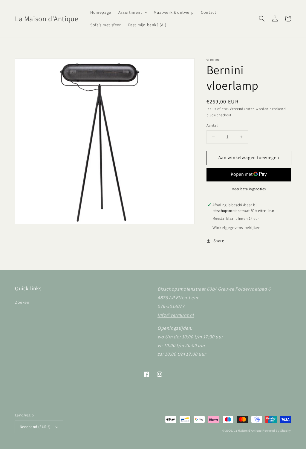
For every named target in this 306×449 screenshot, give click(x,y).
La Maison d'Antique (247, 431)
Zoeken (22, 302)
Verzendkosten (242, 108)
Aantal (212, 125)
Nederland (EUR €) (35, 426)
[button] (132, 12)
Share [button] (218, 240)
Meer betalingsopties (249, 189)
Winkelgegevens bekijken (236, 227)
